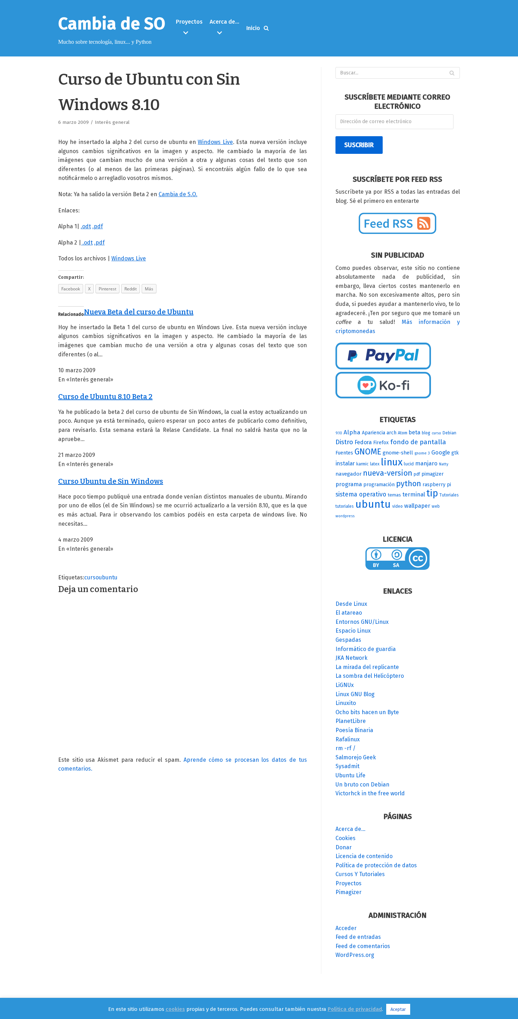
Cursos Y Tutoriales (360, 874)
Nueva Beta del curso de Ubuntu (138, 312)
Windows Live (215, 142)
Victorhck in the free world (370, 793)
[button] (190, 32)
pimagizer (432, 474)
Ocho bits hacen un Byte (367, 712)
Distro (344, 442)
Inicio (253, 28)
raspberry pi (437, 485)
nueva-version (387, 473)
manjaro (426, 463)
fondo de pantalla (418, 442)
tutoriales (344, 506)
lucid (409, 464)
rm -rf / (345, 748)
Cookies (345, 838)
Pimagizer (348, 892)
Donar (343, 847)
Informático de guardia (365, 649)
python (408, 483)
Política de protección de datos (376, 865)
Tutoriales (449, 495)
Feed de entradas (358, 937)
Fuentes (344, 453)
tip (432, 493)
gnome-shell (398, 453)
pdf (417, 474)
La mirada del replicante (367, 667)
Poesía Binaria (354, 730)
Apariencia (373, 433)
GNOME (367, 452)
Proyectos (348, 883)
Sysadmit (347, 766)
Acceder (346, 928)
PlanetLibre (350, 721)
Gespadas (348, 640)
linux (391, 462)
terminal (413, 494)
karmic (362, 464)
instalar (345, 463)
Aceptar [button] (398, 1009)
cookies (175, 1009)
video (397, 506)
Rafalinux (347, 739)
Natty (443, 464)
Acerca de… (350, 829)
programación (379, 485)
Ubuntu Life (350, 775)
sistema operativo (360, 494)
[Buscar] (266, 28)
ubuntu (108, 577)
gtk (455, 453)
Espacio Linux (353, 630)
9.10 (338, 433)
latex (375, 464)
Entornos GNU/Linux (362, 622)
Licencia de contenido (364, 856)
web (436, 506)
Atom (402, 432)
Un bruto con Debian (362, 784)
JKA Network (351, 658)
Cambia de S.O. (178, 194)
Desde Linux (351, 604)
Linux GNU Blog (355, 694)
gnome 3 (422, 453)
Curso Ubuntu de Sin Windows (110, 481)
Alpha (352, 432)
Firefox (381, 443)
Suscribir (359, 145)
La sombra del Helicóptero (369, 676)
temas (394, 495)
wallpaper (417, 505)
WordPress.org (354, 955)
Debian (449, 432)
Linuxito (345, 703)
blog (426, 432)
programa (348, 484)
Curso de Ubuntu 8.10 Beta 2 (105, 396)
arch (391, 433)
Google (440, 452)
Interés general (112, 122)
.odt (86, 226)
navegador (348, 474)
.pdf (97, 226)
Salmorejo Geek (355, 757)
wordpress (344, 516)
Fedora (363, 442)
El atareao (348, 612)
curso (91, 577)
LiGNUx (344, 685)
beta (414, 432)
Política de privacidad (355, 1009)
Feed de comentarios (362, 946)
